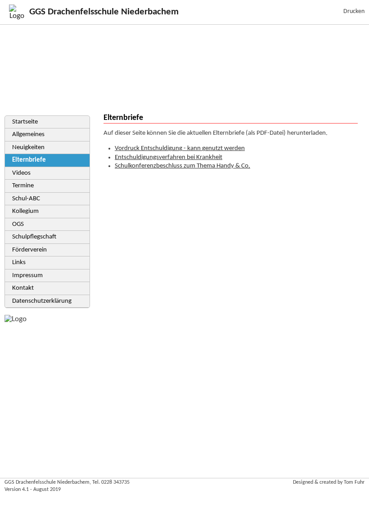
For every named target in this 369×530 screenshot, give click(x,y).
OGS (18, 224)
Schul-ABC (26, 198)
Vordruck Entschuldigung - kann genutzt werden (180, 148)
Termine (23, 185)
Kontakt (23, 288)
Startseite (25, 122)
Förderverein (29, 250)
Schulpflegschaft (34, 237)
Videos (21, 173)
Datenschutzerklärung (42, 301)
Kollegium (25, 211)
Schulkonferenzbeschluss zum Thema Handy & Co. (182, 166)
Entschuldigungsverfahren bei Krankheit (168, 157)
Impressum (27, 275)
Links (19, 262)
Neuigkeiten (28, 147)
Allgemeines (28, 134)
